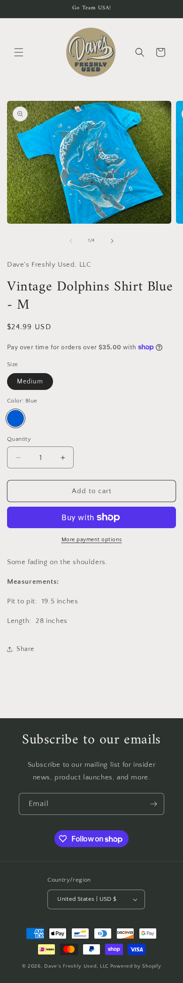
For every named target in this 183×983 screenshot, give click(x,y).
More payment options (91, 540)
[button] (18, 52)
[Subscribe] (153, 804)
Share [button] (25, 649)
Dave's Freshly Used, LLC (76, 966)
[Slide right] (112, 241)
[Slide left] (71, 241)
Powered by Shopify (135, 966)
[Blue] (15, 418)
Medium (30, 381)
